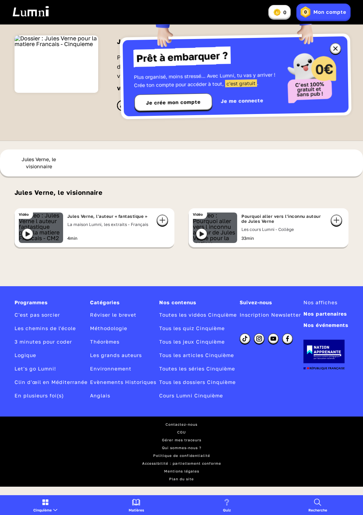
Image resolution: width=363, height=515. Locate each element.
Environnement (111, 369)
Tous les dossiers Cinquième (197, 382)
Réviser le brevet (113, 315)
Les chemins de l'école (45, 328)
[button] (45, 505)
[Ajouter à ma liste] (162, 220)
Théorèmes (104, 342)
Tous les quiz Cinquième (192, 328)
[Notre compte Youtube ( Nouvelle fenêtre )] (273, 338)
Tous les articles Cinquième (196, 355)
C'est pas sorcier (37, 315)
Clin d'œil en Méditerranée (51, 382)
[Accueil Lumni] (30, 11)
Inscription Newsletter (270, 315)
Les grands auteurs (116, 355)
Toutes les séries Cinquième (197, 369)
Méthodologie (108, 328)
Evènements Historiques (123, 382)
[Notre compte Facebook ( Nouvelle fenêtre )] (287, 338)
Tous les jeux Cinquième (192, 342)
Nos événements (325, 325)
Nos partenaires (325, 314)
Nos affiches (320, 302)
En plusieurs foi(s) (39, 395)
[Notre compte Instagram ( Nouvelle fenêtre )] (259, 338)
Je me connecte (242, 100)
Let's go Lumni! (35, 369)
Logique (25, 355)
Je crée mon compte (173, 102)
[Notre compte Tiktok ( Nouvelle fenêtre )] (245, 338)
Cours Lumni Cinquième (191, 395)
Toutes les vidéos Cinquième (198, 315)
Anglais (100, 395)
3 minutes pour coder (43, 342)
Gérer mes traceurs (181, 440)
